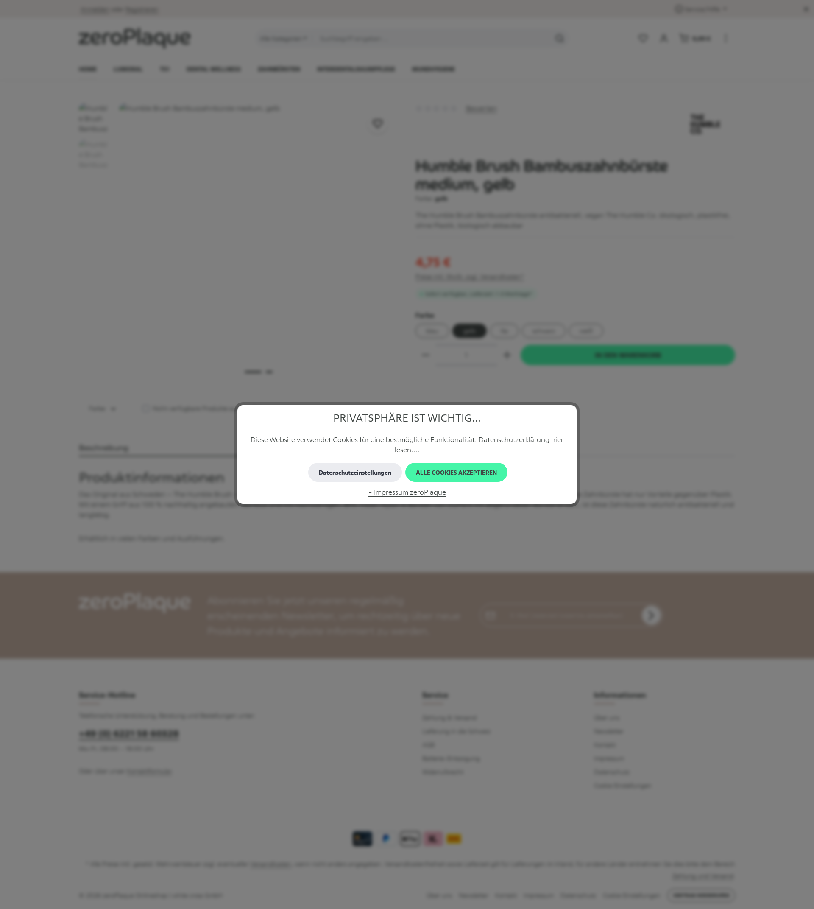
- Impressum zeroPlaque (407, 492)
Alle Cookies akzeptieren (456, 472)
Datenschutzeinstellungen (355, 472)
